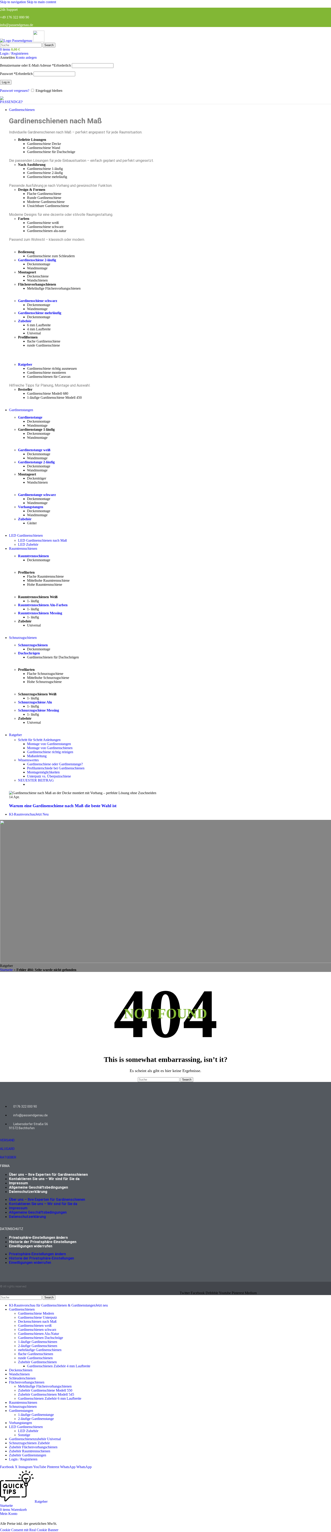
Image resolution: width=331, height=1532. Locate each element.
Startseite (6, 970)
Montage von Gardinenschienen (50, 748)
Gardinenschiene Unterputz (37, 1317)
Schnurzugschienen (33, 645)
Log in (6, 82)
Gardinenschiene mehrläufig (47, 177)
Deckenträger (36, 478)
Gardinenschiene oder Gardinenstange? (55, 764)
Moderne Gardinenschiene (46, 202)
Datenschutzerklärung (28, 1192)
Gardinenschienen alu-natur (46, 231)
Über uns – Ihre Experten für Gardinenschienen (48, 1174)
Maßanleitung (37, 756)
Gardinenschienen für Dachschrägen (53, 657)
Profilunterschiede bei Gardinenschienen (55, 768)
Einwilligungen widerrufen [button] (30, 1246)
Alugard (7, 1149)
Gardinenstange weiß (34, 450)
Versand (7, 1140)
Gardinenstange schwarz (37, 495)
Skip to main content (41, 2)
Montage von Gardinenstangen (49, 744)
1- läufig (33, 601)
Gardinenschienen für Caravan (48, 376)
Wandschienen (37, 280)
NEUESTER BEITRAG (36, 780)
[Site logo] (16, 41)
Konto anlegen (26, 57)
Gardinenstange (30, 417)
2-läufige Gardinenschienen (37, 1346)
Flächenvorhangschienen (37, 284)
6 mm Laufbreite (39, 325)
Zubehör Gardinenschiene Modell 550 (45, 1390)
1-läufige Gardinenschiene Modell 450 (54, 397)
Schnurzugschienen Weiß (37, 694)
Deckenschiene (38, 276)
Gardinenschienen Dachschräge (40, 1338)
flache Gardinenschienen (35, 1354)
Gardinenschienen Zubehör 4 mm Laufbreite (58, 1366)
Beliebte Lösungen (32, 140)
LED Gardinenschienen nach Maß (42, 540)
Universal (34, 333)
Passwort (16, 74)
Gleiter (32, 523)
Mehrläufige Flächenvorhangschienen (54, 288)
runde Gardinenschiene (43, 345)
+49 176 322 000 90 (14, 17)
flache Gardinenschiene (43, 341)
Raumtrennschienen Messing (40, 613)
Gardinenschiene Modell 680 (47, 393)
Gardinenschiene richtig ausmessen (52, 368)
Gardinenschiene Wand (43, 148)
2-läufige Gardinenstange (36, 1419)
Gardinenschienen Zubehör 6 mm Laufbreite (49, 1398)
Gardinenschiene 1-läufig (45, 169)
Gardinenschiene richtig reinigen (50, 752)
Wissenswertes (28, 760)
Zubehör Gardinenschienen (37, 1362)
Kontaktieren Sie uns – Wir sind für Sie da (44, 1179)
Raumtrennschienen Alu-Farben (43, 605)
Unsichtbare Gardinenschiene (48, 206)
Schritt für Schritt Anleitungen (39, 740)
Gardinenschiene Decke (44, 144)
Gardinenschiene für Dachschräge (51, 152)
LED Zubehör (28, 544)
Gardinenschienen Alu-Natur (38, 1334)
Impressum (18, 1183)
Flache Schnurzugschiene (45, 674)
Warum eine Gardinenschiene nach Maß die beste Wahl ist (62, 805)
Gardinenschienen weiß (35, 1325)
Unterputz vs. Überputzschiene (49, 776)
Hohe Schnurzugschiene (44, 682)
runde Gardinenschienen (35, 1358)
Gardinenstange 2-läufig (36, 462)
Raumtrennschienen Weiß (38, 597)
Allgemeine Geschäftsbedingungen (38, 1187)
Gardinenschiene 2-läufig (45, 173)
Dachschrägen (29, 653)
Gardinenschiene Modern (36, 1313)
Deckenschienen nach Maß (37, 1321)
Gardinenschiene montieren (46, 372)
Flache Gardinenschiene (44, 194)
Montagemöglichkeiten (43, 772)
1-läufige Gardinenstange (36, 1415)
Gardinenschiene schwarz (45, 227)
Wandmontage (37, 268)
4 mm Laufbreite (39, 329)
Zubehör (25, 321)
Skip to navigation (13, 2)
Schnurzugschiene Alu (35, 702)
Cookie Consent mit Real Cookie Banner (29, 1530)
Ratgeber (25, 364)
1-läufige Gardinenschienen (37, 1342)
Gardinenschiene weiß (43, 223)
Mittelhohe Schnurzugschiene (48, 678)
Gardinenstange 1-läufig (36, 429)
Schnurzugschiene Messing (38, 710)
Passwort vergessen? (14, 90)
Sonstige (24, 1435)
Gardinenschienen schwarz (37, 1329)
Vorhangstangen (30, 507)
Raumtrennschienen (33, 556)
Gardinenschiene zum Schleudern (51, 256)
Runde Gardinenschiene (44, 198)
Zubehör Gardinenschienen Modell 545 (46, 1394)
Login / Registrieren (23, 1459)
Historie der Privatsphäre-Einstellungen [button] (42, 1242)
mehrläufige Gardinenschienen (39, 1350)
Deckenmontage (38, 264)
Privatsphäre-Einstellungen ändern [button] (38, 1237)
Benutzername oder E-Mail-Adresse (35, 65)
